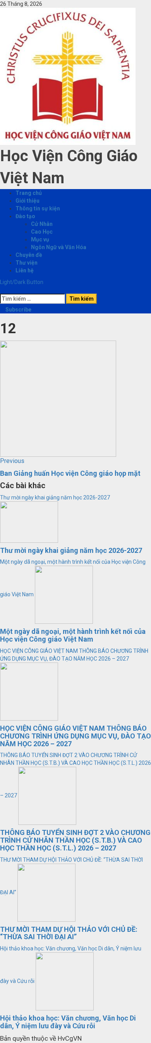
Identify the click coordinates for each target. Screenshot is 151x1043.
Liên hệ (24, 270)
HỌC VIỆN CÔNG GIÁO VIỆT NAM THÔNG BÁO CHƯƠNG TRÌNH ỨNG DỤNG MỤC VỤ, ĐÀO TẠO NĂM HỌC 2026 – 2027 (75, 736)
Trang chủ (28, 193)
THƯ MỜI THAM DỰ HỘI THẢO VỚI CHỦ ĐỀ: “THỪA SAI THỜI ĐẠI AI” (68, 933)
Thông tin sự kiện (37, 208)
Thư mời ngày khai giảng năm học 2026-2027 (55, 497)
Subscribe (17, 309)
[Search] (2, 290)
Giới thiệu (27, 201)
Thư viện (26, 263)
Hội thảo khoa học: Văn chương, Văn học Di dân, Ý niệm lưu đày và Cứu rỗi (68, 1022)
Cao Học (42, 232)
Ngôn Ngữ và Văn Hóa (58, 247)
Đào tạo (25, 216)
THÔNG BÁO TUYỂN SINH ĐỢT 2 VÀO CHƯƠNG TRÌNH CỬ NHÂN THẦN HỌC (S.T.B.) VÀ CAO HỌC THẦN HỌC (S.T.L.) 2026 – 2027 (75, 840)
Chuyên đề (28, 255)
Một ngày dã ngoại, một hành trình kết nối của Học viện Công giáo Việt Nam (73, 635)
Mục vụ (40, 239)
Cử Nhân (42, 224)
